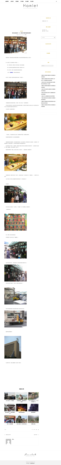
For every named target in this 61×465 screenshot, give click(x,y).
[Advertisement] (21, 23)
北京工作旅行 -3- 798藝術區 (10, 400)
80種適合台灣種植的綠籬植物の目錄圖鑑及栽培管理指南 (48, 76)
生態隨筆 (17, 1)
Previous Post (8, 434)
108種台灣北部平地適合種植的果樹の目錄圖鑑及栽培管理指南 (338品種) (48, 83)
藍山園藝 (27, 1)
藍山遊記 (32, 1)
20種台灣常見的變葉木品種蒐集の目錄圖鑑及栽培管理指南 (48, 90)
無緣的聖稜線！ (33, 412)
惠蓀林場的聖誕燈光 (22, 412)
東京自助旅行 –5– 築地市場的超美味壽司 (21, 33)
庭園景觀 (7, 1)
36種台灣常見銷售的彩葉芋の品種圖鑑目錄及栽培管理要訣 (48, 93)
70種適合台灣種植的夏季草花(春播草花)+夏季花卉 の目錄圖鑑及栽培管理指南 (48, 79)
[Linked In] (38, 429)
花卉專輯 (22, 1)
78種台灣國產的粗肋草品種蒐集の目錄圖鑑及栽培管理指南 (48, 99)
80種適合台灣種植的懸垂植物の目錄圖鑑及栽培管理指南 (48, 106)
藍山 (25, 34)
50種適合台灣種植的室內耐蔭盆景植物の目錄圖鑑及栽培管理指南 (48, 102)
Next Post (35, 434)
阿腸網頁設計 (32, 463)
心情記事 (12, 1)
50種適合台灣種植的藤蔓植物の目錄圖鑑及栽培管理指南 (48, 86)
